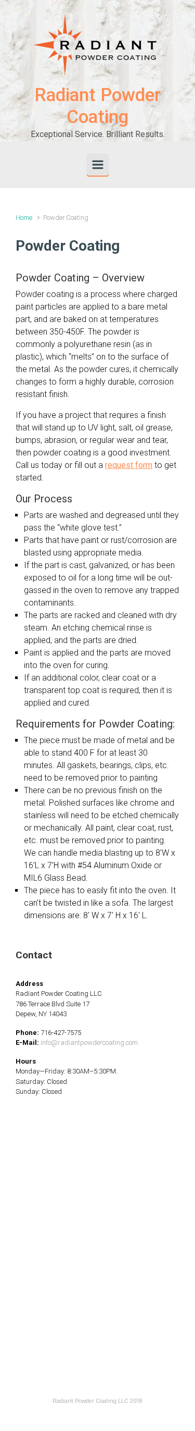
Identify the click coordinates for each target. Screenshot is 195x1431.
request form (128, 465)
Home (24, 217)
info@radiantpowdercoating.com (89, 1042)
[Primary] (98, 165)
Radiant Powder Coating (97, 106)
